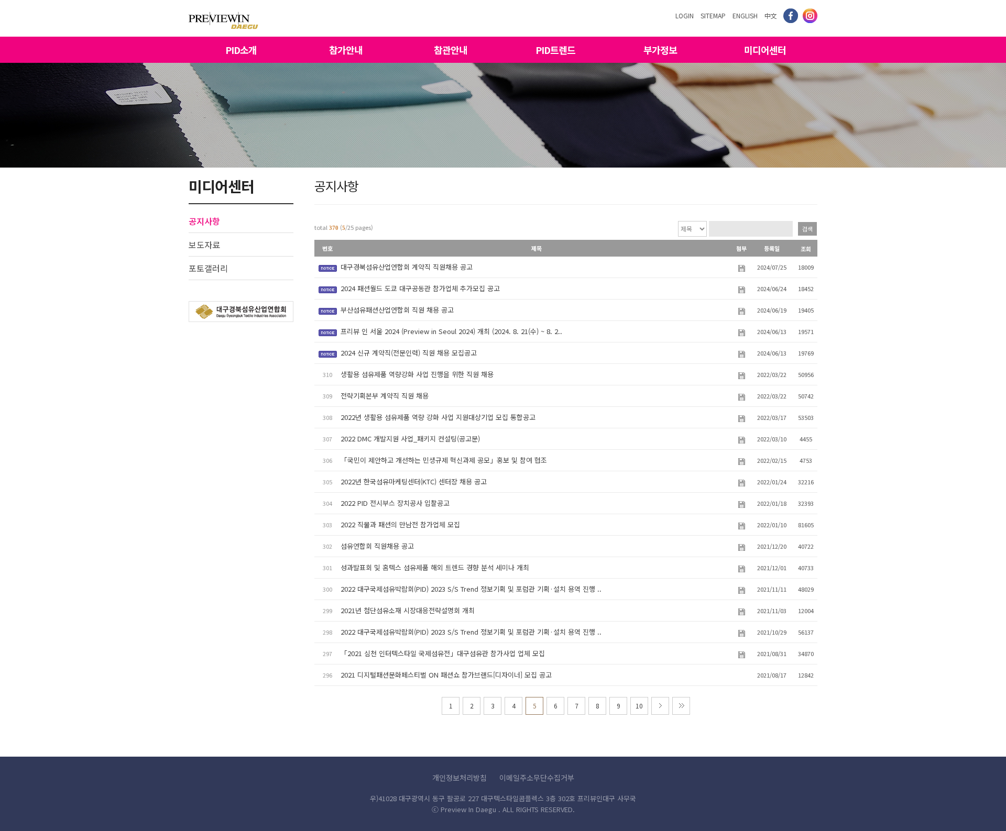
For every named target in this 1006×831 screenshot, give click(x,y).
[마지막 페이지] (681, 706)
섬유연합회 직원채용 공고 (377, 546)
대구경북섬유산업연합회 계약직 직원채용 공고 (407, 267)
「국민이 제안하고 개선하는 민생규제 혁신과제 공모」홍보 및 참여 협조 (444, 460)
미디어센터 (765, 50)
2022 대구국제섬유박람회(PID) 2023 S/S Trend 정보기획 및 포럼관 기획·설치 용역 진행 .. (471, 589)
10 (639, 705)
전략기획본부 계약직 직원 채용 (385, 396)
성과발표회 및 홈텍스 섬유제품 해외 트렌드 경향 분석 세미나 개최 (435, 567)
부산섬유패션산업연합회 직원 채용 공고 (397, 310)
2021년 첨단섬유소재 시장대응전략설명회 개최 (408, 610)
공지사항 (204, 221)
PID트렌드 (555, 50)
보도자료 (204, 244)
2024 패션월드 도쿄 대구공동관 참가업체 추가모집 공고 (420, 288)
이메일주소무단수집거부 (536, 777)
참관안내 (450, 50)
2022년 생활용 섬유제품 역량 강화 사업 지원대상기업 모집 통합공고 (438, 417)
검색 (807, 229)
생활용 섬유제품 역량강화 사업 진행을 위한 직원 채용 (417, 374)
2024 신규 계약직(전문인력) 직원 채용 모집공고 (409, 353)
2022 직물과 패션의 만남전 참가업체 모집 (400, 524)
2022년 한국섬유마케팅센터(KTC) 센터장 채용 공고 (414, 481)
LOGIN (684, 15)
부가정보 (660, 50)
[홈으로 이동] (223, 18)
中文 (770, 15)
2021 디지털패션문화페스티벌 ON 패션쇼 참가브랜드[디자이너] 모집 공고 (446, 675)
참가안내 (346, 50)
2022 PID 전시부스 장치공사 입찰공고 (395, 503)
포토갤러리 (208, 268)
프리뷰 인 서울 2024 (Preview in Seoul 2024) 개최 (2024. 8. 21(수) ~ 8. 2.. (451, 331)
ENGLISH (745, 15)
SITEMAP (713, 15)
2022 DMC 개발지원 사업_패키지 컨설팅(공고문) (410, 439)
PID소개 (241, 50)
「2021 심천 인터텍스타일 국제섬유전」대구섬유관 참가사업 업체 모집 (443, 653)
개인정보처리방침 (459, 777)
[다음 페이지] (660, 706)
